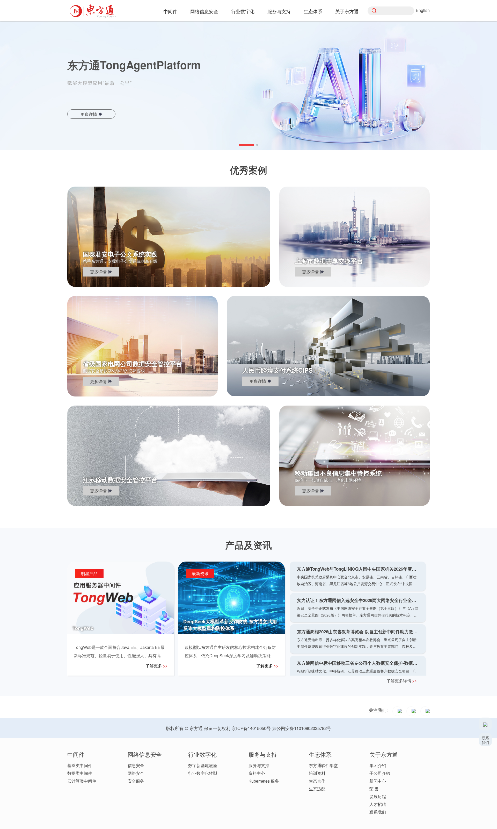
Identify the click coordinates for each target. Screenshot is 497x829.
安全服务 (136, 781)
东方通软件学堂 (323, 765)
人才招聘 (377, 804)
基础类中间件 (79, 765)
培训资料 (317, 773)
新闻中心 (377, 781)
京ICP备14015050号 (251, 728)
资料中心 (256, 773)
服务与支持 (258, 765)
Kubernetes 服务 (263, 781)
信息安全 (136, 765)
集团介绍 (377, 765)
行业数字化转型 (202, 773)
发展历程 (377, 796)
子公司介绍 (379, 773)
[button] (240, 145)
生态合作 (317, 781)
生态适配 (317, 789)
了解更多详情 (401, 681)
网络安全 (136, 773)
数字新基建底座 (202, 765)
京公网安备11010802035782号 (301, 728)
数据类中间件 (79, 773)
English (423, 10)
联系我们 (377, 812)
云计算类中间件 (81, 781)
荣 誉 (374, 789)
